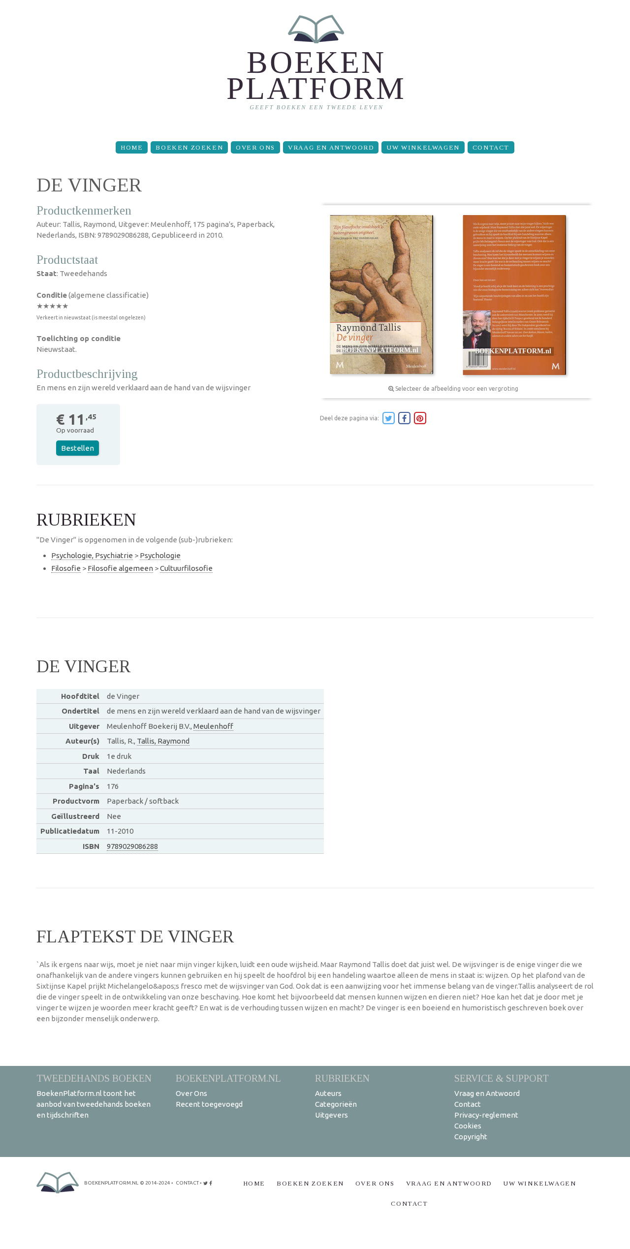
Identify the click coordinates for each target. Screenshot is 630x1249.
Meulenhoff (213, 726)
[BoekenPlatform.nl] (315, 66)
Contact (490, 147)
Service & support (501, 1078)
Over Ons (255, 147)
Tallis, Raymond (163, 741)
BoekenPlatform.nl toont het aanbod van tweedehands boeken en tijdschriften (93, 1104)
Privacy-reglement (486, 1115)
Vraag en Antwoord (331, 147)
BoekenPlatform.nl (228, 1078)
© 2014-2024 (155, 1183)
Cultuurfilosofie (186, 568)
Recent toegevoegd (209, 1104)
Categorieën (336, 1104)
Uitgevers (331, 1115)
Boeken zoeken (189, 147)
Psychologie (160, 555)
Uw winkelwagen (422, 147)
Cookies (467, 1126)
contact (187, 1183)
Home (132, 147)
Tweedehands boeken (94, 1078)
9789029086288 (132, 846)
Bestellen (77, 448)
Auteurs (328, 1093)
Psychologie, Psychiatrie (92, 555)
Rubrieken (342, 1078)
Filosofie (66, 568)
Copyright (470, 1136)
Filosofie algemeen (120, 568)
